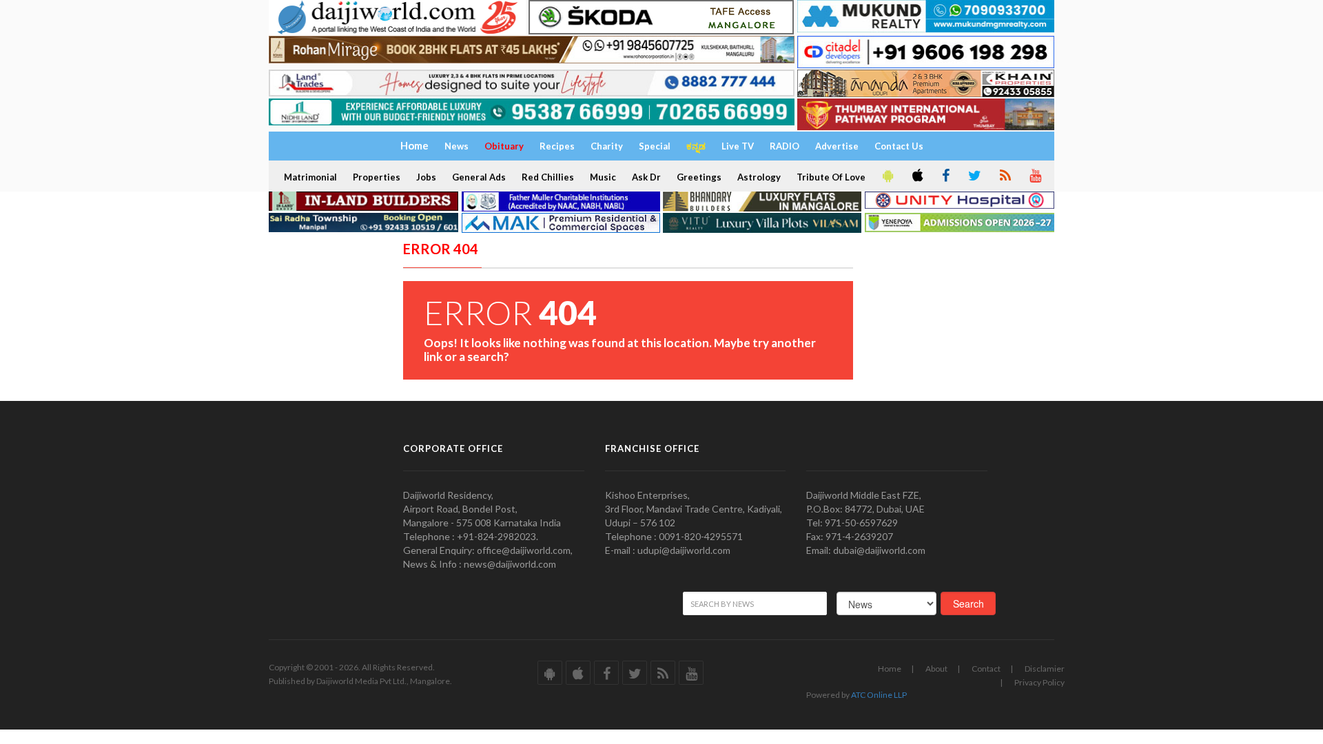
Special (654, 146)
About (936, 668)
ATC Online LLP (879, 695)
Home (889, 668)
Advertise (837, 146)
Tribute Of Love (831, 177)
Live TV (737, 146)
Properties (376, 177)
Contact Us (898, 146)
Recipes (557, 146)
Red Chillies (548, 177)
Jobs (426, 177)
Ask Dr (646, 177)
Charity (607, 146)
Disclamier (1045, 668)
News (456, 146)
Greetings (699, 177)
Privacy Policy (1039, 682)
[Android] (886, 176)
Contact (986, 668)
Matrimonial (310, 177)
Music (603, 177)
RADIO (784, 146)
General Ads (479, 177)
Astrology (759, 177)
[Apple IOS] (916, 176)
